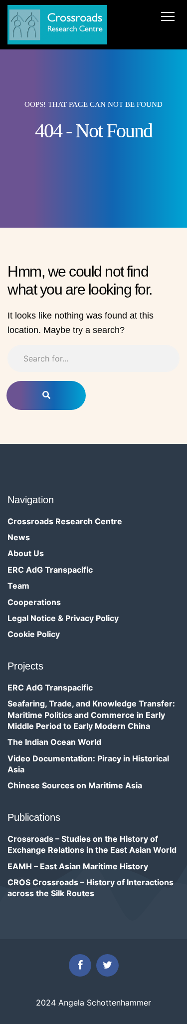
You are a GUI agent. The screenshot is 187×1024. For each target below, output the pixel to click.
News (18, 537)
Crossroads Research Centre (64, 521)
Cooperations (34, 602)
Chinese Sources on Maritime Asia (74, 785)
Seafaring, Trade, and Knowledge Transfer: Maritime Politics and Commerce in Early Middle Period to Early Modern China (91, 714)
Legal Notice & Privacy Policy (63, 618)
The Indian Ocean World (54, 742)
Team (18, 586)
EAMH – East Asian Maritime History (77, 866)
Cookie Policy (33, 634)
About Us (25, 553)
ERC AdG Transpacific (50, 570)
